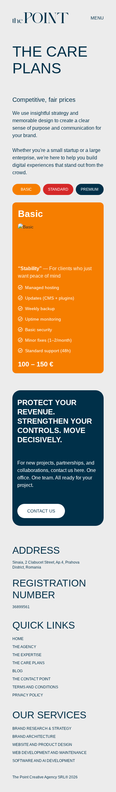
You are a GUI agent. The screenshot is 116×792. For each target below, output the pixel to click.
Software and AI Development (43, 761)
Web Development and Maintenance (49, 753)
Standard (58, 189)
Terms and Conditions (35, 687)
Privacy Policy (27, 695)
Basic (26, 189)
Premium (89, 189)
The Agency (24, 647)
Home (18, 639)
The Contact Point (31, 679)
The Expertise (26, 655)
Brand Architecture (34, 736)
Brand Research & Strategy (41, 728)
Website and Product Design (42, 744)
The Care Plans (28, 663)
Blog (17, 671)
